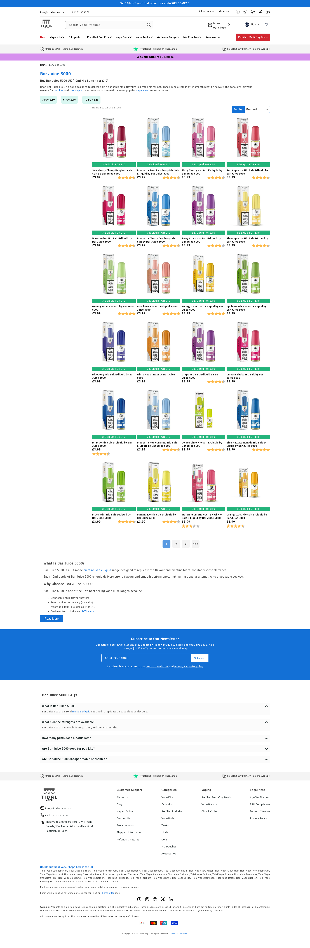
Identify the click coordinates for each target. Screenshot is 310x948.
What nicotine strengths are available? (68, 722)
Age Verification (259, 797)
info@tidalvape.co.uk (58, 808)
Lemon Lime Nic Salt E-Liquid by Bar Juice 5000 (202, 444)
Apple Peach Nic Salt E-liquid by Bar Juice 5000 (247, 308)
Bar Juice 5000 (57, 65)
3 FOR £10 (48, 99)
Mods (164, 832)
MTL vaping (76, 90)
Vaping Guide (125, 811)
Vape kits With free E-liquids (155, 56)
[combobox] (109, 25)
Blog (119, 804)
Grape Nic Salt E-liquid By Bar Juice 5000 (200, 376)
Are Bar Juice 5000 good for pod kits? (68, 748)
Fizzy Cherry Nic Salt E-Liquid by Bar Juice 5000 (202, 172)
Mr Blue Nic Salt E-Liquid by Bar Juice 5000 (112, 444)
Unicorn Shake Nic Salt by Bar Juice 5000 (245, 376)
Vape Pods (167, 818)
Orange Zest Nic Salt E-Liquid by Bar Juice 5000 (247, 516)
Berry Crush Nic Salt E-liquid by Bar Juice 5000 (201, 240)
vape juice (142, 90)
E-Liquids (167, 804)
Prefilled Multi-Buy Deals (253, 37)
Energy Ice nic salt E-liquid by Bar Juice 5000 (202, 308)
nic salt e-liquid (81, 711)
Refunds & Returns (128, 839)
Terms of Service (260, 811)
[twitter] (259, 12)
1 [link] (166, 543)
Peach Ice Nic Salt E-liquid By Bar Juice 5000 (158, 308)
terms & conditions (157, 666)
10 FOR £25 (91, 99)
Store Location (126, 825)
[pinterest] (252, 12)
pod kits (59, 90)
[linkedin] (267, 12)
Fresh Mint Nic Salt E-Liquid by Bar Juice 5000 (111, 516)
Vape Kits (167, 797)
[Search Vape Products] (149, 25)
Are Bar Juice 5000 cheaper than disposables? (74, 759)
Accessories (168, 853)
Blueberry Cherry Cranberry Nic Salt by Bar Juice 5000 (156, 240)
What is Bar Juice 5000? (59, 706)
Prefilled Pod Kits (171, 811)
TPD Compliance (260, 804)
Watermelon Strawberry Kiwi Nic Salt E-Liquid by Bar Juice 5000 (202, 516)
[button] (57, 37)
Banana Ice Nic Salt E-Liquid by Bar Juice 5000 (156, 516)
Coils (164, 839)
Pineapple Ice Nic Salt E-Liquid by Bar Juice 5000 (248, 240)
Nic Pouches (169, 846)
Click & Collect (205, 11)
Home (43, 65)
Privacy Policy (258, 818)
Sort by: (238, 109)
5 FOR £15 (69, 99)
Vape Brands (209, 804)
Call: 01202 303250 (57, 815)
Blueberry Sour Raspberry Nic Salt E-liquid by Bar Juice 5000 (158, 172)
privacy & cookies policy (188, 666)
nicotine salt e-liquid (97, 570)
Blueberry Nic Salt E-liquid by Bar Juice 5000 (113, 376)
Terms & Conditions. (178, 934)
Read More (51, 618)
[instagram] (244, 12)
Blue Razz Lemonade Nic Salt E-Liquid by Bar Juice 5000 (246, 444)
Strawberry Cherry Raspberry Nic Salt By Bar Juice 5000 (112, 172)
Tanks (165, 825)
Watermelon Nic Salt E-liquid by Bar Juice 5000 (112, 240)
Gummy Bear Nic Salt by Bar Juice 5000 (113, 308)
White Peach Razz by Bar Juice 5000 (156, 376)
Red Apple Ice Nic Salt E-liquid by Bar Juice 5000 (247, 172)
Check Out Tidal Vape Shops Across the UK (66, 867)
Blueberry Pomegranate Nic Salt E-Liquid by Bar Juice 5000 (157, 444)
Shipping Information (129, 832)
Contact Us (123, 818)
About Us (223, 11)
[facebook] (237, 12)
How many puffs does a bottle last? (66, 738)
